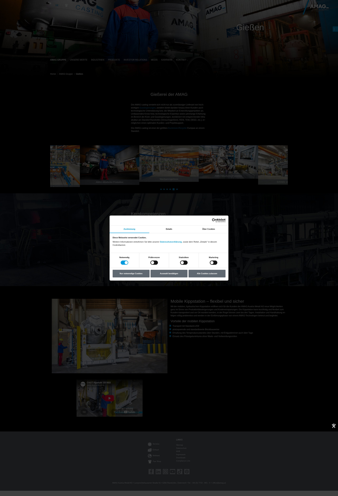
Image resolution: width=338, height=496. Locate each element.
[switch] (154, 262)
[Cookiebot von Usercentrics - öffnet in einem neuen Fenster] (214, 220)
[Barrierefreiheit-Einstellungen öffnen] (334, 426)
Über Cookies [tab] (208, 229)
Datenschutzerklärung (171, 242)
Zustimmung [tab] (129, 229)
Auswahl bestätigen (169, 273)
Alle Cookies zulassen (207, 273)
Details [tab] (169, 229)
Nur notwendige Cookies (131, 273)
